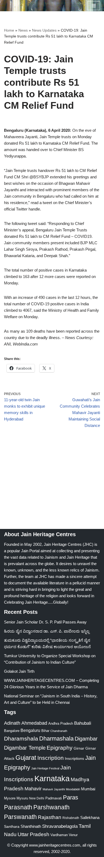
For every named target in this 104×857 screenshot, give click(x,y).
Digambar (86, 739)
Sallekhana (89, 817)
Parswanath (20, 817)
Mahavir (33, 788)
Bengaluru (30, 730)
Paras (70, 797)
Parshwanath (51, 807)
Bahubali (82, 723)
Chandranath (58, 730)
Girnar (79, 748)
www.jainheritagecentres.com (54, 845)
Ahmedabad (34, 723)
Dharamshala (21, 738)
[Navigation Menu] (93, 5)
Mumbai (88, 789)
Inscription (50, 758)
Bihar (45, 731)
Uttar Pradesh (33, 834)
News (23, 30)
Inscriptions (74, 758)
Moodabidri (73, 789)
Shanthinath (31, 826)
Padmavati (53, 798)
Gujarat (25, 757)
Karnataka (52, 778)
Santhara (11, 826)
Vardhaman (59, 835)
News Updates (44, 30)
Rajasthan (49, 817)
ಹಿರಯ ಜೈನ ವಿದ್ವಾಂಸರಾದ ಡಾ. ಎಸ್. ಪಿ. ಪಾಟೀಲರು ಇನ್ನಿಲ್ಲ (46, 631)
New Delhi (36, 798)
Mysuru (22, 798)
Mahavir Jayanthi (54, 789)
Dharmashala (56, 738)
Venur (73, 835)
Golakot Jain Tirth (19, 671)
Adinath (12, 723)
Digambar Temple (25, 748)
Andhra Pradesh (60, 724)
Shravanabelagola (60, 826)
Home (9, 30)
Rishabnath (70, 818)
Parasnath (18, 807)
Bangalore (11, 731)
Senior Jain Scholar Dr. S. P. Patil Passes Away (45, 622)
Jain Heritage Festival (45, 768)
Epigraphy (60, 748)
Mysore (9, 798)
